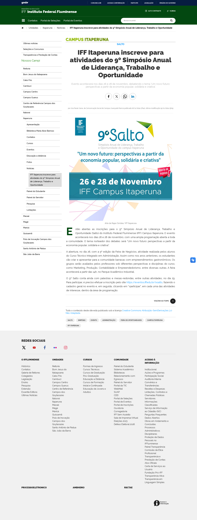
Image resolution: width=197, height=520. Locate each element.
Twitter (23, 347)
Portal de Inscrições (123, 405)
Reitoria (56, 366)
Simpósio (81, 320)
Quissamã (57, 414)
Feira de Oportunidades (131, 320)
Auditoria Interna (153, 379)
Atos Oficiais (151, 463)
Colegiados (27, 376)
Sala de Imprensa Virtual (126, 418)
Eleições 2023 (120, 421)
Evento (94, 320)
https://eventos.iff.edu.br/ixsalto (144, 282)
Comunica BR (96, 3)
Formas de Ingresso (93, 366)
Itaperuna (47, 28)
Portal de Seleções (50, 20)
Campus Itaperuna (155, 320)
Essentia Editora (29, 392)
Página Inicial (22, 28)
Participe (134, 3)
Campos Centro (60, 382)
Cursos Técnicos (91, 369)
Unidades (33, 28)
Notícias (61, 28)
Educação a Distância (93, 379)
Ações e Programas (154, 372)
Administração (108, 320)
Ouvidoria (119, 408)
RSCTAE (128, 487)
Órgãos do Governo (167, 3)
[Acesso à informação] (162, 503)
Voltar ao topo (161, 301)
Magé (55, 408)
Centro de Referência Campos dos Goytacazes (62, 392)
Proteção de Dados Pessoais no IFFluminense (154, 440)
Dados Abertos (152, 418)
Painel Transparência (155, 447)
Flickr (55, 347)
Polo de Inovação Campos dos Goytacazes (61, 421)
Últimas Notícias (29, 395)
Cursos (87, 359)
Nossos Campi (30, 60)
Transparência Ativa (154, 476)
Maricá (55, 411)
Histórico (25, 366)
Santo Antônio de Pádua (64, 427)
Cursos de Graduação (94, 372)
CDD (116, 395)
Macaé (55, 405)
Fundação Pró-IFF (154, 472)
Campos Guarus (60, 385)
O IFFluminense (30, 359)
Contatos (32, 20)
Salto (70, 320)
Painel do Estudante (124, 366)
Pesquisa (25, 385)
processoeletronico (34, 487)
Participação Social (154, 376)
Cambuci (56, 379)
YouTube (34, 347)
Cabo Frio (57, 376)
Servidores (150, 398)
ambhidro (78, 487)
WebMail (118, 389)
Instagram (65, 347)
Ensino (24, 382)
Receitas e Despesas (155, 389)
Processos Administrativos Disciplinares (152, 430)
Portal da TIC (120, 385)
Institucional (151, 369)
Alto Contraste (154, 11)
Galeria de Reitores (30, 372)
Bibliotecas (119, 372)
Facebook (44, 347)
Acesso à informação (116, 3)
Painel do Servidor (123, 382)
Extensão (26, 389)
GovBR (24, 2)
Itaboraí (56, 398)
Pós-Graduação (91, 376)
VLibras (173, 11)
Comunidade (121, 359)
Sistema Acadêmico (124, 369)
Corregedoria (120, 411)
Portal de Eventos (73, 20)
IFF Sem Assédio (122, 414)
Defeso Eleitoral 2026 (124, 424)
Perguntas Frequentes (156, 414)
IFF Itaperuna (73, 326)
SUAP (117, 392)
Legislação (148, 3)
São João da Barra (61, 430)
